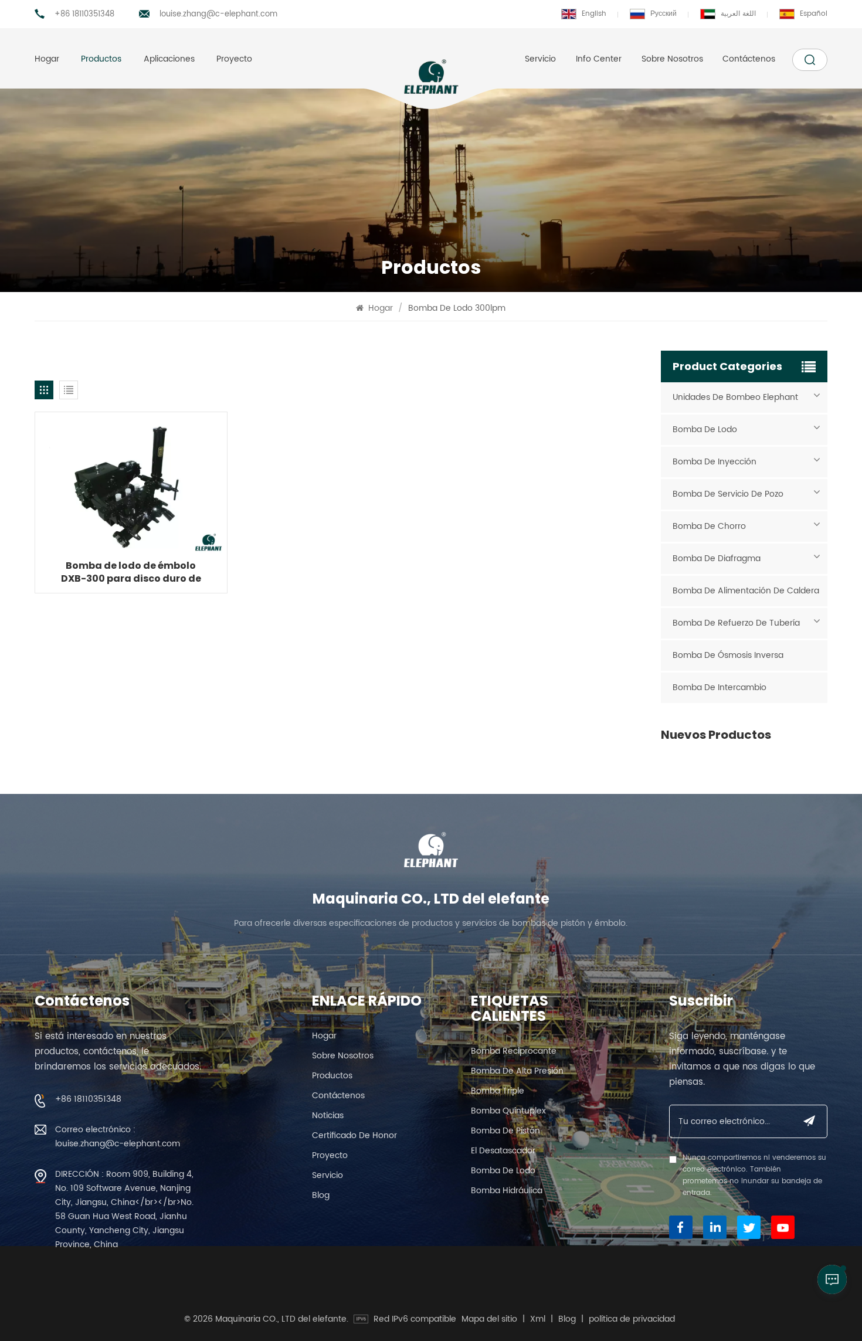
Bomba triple (497, 1091)
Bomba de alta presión (517, 1071)
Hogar (47, 59)
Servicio (540, 59)
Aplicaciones (169, 59)
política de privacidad (632, 1319)
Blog (321, 1195)
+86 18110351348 (84, 14)
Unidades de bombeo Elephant (735, 397)
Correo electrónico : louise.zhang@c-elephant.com (117, 1136)
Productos (101, 59)
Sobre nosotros (672, 59)
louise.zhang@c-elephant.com (218, 14)
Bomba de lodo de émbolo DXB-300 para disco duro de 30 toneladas (131, 572)
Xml (537, 1319)
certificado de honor (354, 1135)
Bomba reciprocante (513, 1051)
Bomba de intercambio (719, 687)
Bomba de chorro (709, 526)
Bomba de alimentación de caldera (746, 590)
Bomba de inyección (714, 461)
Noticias (328, 1115)
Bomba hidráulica (506, 1190)
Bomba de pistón (505, 1131)
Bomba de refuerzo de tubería (736, 623)
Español (813, 13)
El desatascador (503, 1150)
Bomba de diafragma (717, 558)
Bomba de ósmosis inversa (728, 655)
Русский (663, 13)
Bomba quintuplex (508, 1111)
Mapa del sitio (489, 1319)
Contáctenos (748, 59)
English (594, 13)
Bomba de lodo (705, 429)
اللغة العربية (738, 13)
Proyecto (234, 59)
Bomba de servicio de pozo (728, 494)
